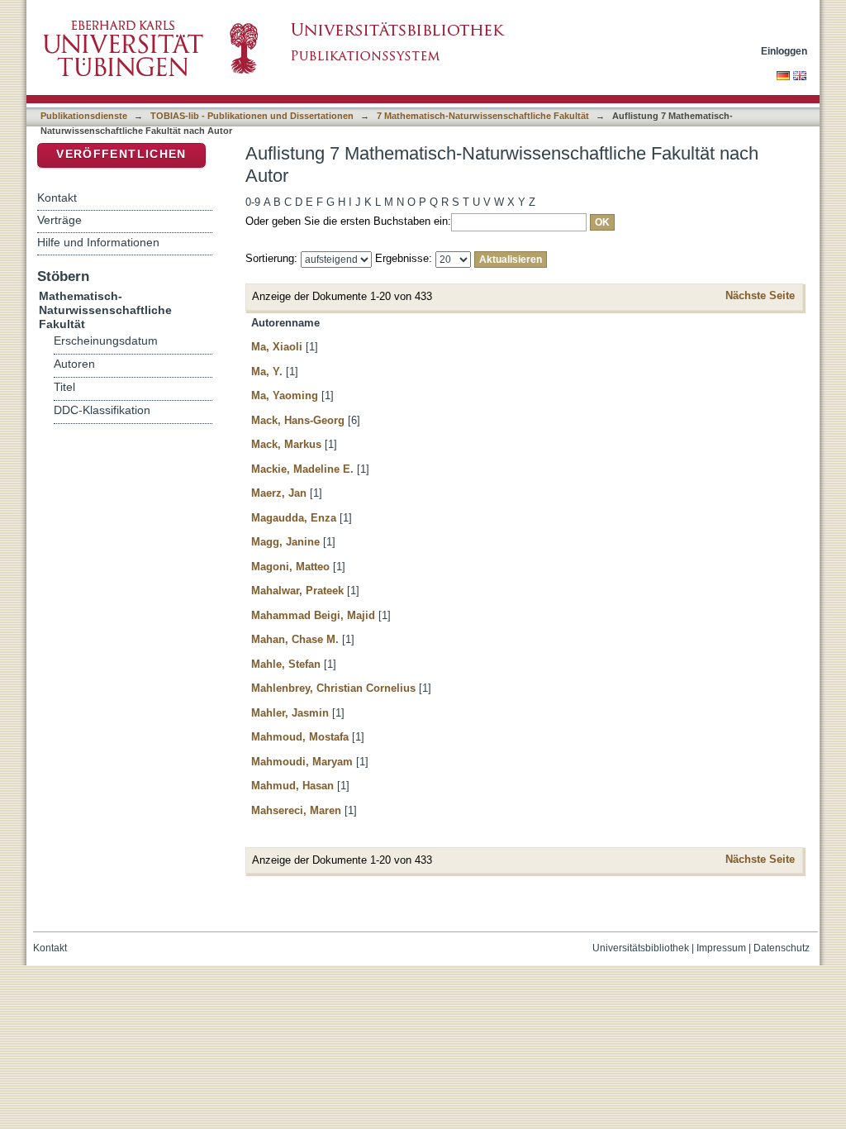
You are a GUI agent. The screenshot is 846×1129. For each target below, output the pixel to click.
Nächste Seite (760, 295)
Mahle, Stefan (286, 664)
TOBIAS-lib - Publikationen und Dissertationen (252, 116)
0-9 (252, 202)
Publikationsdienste (83, 116)
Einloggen (784, 50)
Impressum (721, 948)
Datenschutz (781, 948)
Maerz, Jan (279, 493)
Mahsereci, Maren (296, 810)
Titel (64, 387)
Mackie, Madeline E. (302, 469)
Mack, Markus (286, 444)
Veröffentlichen (121, 154)
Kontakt (57, 197)
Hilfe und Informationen (98, 242)
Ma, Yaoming (284, 395)
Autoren (74, 364)
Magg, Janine (285, 542)
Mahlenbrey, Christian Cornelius (333, 688)
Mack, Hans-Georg (298, 420)
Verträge (59, 219)
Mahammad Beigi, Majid (313, 615)
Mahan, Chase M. (295, 639)
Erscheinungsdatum (106, 341)
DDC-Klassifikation (102, 410)
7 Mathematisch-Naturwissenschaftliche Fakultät (483, 116)
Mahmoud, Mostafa (300, 737)
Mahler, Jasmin (290, 713)
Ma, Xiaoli (276, 347)
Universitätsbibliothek (640, 948)
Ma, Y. (267, 371)
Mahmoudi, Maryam (302, 761)
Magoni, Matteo (290, 566)
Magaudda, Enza (293, 518)
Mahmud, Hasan (292, 785)
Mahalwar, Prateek (297, 590)
